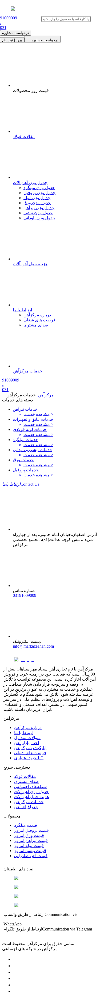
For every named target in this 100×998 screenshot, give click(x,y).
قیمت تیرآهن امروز (31, 840)
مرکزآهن (46, 395)
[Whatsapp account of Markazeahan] (15, 972)
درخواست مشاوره (15, 33)
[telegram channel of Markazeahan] (15, 965)
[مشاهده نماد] (50, 878)
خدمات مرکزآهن (28, 801)
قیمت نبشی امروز (30, 850)
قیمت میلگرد (25, 825)
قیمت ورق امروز (29, 835)
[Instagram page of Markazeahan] (15, 978)
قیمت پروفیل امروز (31, 830)
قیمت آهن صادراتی (30, 855)
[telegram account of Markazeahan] (15, 959)
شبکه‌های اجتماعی (30, 786)
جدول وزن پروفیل (39, 192)
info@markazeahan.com (33, 646)
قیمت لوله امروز (29, 845)
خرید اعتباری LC (28, 758)
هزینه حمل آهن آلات (31, 796)
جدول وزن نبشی (38, 213)
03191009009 (24, 595)
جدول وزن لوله (36, 197)
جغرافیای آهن (26, 806)
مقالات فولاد (25, 776)
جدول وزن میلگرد (39, 187)
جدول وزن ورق (37, 202)
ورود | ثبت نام (12, 40)
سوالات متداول (27, 737)
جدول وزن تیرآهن (38, 208)
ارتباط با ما (23, 732)
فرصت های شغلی (39, 320)
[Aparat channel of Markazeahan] (15, 991)
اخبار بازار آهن (26, 742)
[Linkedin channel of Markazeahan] (15, 985)
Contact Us (20, 484)
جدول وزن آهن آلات (31, 791)
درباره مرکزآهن (37, 315)
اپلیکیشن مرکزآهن (30, 747)
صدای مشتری (35, 325)
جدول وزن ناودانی (39, 218)
